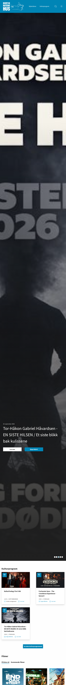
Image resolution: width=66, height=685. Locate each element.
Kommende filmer (18, 662)
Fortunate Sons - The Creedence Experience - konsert (47, 593)
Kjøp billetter (44, 601)
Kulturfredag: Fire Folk (12, 591)
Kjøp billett (34, 449)
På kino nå (5, 662)
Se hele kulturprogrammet (33, 646)
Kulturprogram (44, 6)
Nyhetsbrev (32, 6)
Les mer (12, 449)
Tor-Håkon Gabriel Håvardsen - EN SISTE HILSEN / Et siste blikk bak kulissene (15, 629)
